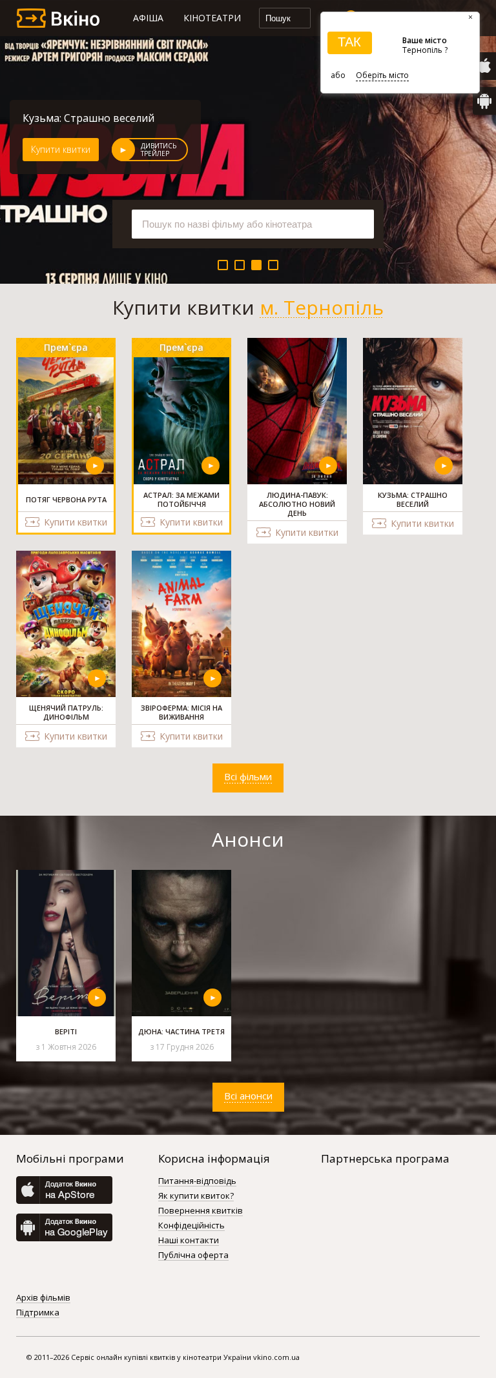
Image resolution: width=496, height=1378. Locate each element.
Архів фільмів (43, 1298)
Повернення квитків (200, 1211)
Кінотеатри (212, 18)
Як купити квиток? (196, 1196)
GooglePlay (484, 101)
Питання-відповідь (197, 1181)
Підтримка (37, 1313)
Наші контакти (188, 1240)
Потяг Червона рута (74, 118)
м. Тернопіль (322, 307)
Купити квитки (60, 149)
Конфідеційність (191, 1226)
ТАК (349, 42)
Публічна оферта (193, 1255)
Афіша (148, 18)
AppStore (484, 66)
